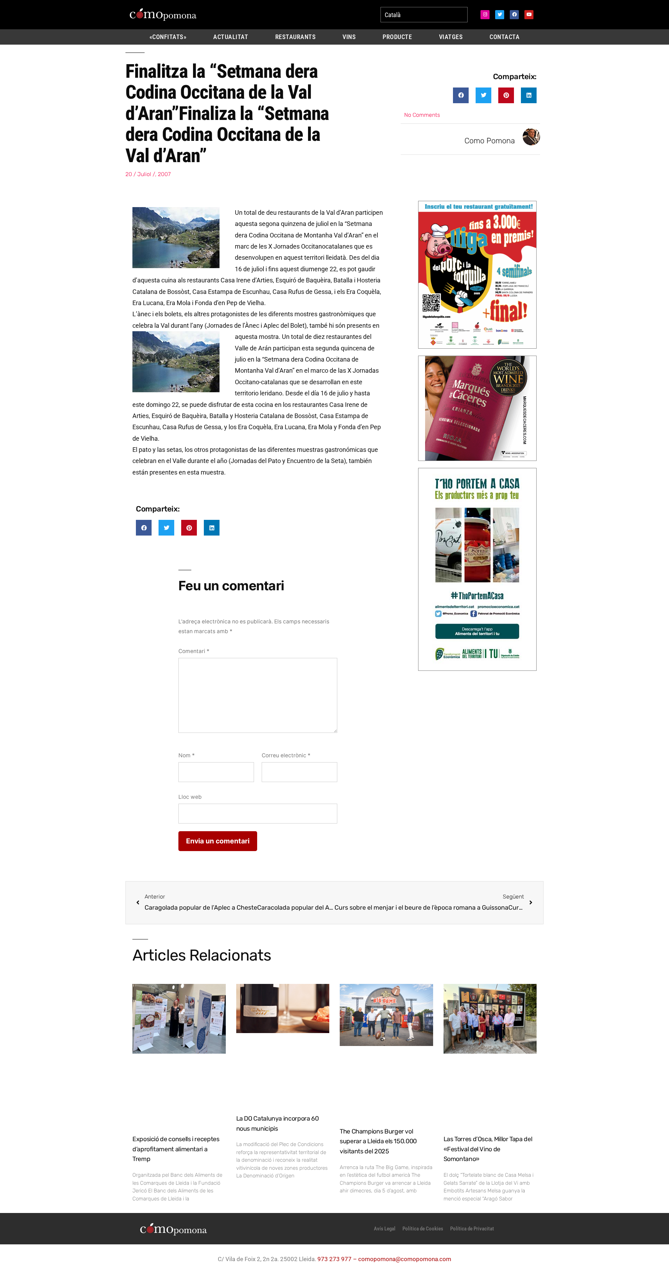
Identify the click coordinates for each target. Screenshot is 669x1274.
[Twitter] (499, 14)
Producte (397, 36)
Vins (349, 36)
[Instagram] (485, 14)
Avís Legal (384, 1229)
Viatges (451, 36)
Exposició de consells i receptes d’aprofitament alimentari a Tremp (175, 1149)
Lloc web (190, 797)
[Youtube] (528, 14)
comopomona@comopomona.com (404, 1259)
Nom (186, 755)
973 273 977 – (337, 1259)
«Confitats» (168, 36)
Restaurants (295, 36)
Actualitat (230, 36)
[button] (461, 95)
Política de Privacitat (472, 1229)
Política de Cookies (422, 1229)
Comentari (193, 651)
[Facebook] (514, 14)
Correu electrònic (286, 755)
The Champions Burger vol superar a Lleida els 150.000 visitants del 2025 (378, 1141)
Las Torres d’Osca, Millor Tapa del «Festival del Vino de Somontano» (488, 1149)
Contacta (505, 36)
